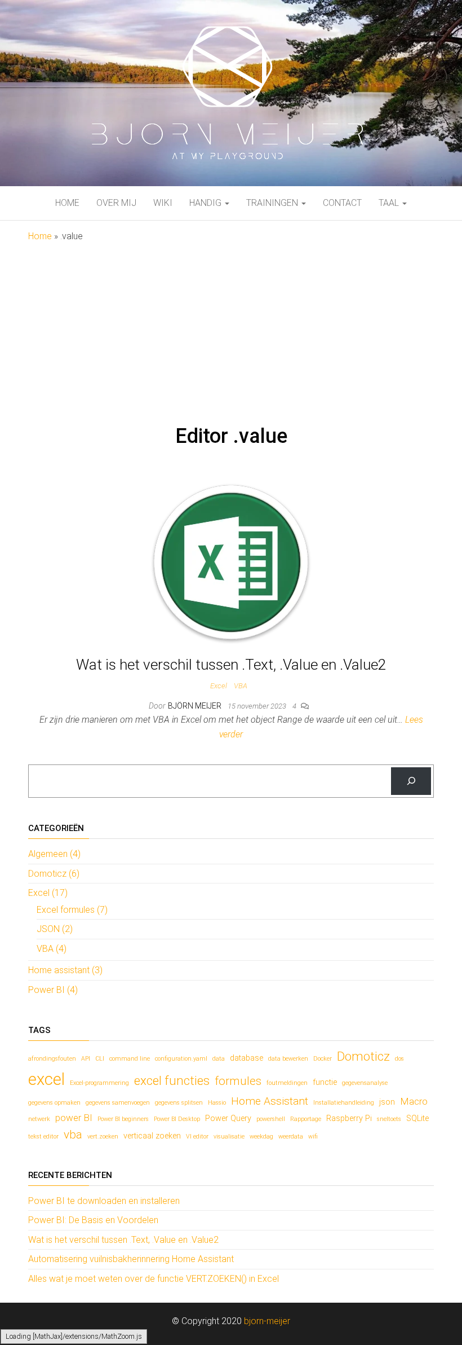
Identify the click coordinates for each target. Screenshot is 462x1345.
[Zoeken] (411, 781)
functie (325, 1082)
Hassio (217, 1102)
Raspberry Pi (349, 1118)
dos (399, 1058)
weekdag (261, 1136)
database (246, 1058)
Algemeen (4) (54, 854)
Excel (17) (48, 892)
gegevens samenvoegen (118, 1102)
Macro (414, 1101)
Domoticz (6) (53, 873)
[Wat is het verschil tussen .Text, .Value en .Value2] (231, 562)
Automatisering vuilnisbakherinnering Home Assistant (131, 1259)
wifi (313, 1136)
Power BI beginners (123, 1119)
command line (129, 1058)
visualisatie (229, 1136)
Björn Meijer (195, 705)
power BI (73, 1117)
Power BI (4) (53, 989)
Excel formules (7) (72, 909)
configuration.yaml (181, 1058)
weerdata (290, 1136)
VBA (240, 686)
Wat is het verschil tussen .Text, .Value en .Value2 (231, 664)
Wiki (162, 202)
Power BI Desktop (177, 1119)
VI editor (197, 1136)
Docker (322, 1058)
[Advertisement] (231, 328)
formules (238, 1081)
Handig (206, 202)
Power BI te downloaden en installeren (104, 1200)
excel (46, 1079)
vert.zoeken (102, 1136)
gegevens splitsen (179, 1102)
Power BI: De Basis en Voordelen (93, 1220)
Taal (390, 202)
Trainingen (273, 202)
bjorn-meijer (267, 1321)
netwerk (39, 1119)
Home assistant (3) (65, 970)
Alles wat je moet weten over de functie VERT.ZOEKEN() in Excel (153, 1278)
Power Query (228, 1118)
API (85, 1058)
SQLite (417, 1118)
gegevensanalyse (365, 1083)
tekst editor (43, 1136)
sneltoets (389, 1119)
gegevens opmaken (54, 1102)
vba (73, 1134)
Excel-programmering (99, 1083)
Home (67, 202)
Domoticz (363, 1056)
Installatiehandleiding (343, 1102)
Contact (342, 202)
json (387, 1102)
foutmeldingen (287, 1083)
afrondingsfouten (52, 1058)
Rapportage (305, 1119)
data (218, 1058)
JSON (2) (55, 929)
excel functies (172, 1080)
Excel (218, 686)
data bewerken (288, 1058)
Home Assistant (269, 1101)
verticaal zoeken (152, 1136)
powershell (270, 1119)
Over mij (116, 202)
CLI (99, 1058)
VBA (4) (51, 948)
